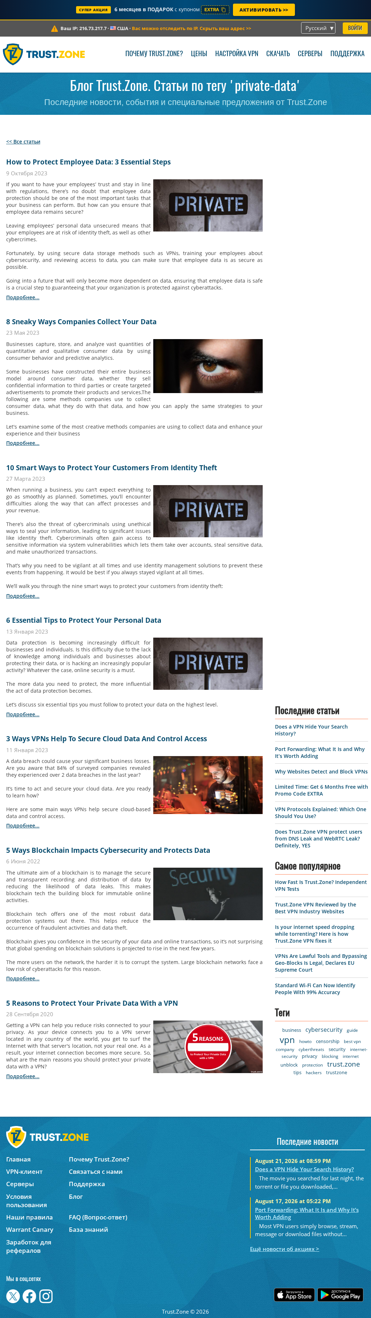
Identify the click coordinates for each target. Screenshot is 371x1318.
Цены (199, 54)
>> (191, 28)
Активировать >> (263, 10)
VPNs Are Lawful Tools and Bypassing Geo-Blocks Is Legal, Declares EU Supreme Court (321, 962)
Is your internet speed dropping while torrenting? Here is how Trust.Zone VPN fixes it (314, 933)
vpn (287, 1040)
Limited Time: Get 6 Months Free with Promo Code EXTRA (321, 790)
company (285, 1049)
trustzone (336, 1072)
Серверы (310, 54)
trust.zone (343, 1064)
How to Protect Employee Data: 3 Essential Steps (88, 162)
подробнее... (22, 297)
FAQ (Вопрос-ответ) (98, 1217)
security (337, 1049)
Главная (18, 1159)
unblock (289, 1065)
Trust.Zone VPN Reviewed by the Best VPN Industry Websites (315, 908)
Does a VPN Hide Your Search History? (304, 1169)
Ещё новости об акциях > (284, 1248)
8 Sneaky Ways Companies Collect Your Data (81, 321)
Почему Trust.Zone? (154, 54)
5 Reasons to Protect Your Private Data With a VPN (92, 1003)
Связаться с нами (96, 1171)
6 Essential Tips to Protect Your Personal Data (83, 620)
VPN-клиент (24, 1171)
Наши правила (29, 1217)
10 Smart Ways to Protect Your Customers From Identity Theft (111, 467)
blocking (330, 1056)
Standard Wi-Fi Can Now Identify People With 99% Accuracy (315, 989)
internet (351, 1056)
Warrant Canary (29, 1229)
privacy (309, 1056)
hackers (314, 1072)
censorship (327, 1041)
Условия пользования (26, 1200)
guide (352, 1030)
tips (297, 1072)
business (291, 1030)
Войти (355, 28)
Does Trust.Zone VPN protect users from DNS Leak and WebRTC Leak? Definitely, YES (318, 838)
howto (305, 1041)
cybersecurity (323, 1030)
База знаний (88, 1229)
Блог (76, 1196)
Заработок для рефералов (28, 1246)
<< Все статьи (23, 141)
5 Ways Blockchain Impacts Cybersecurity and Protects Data (108, 850)
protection (312, 1065)
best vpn (352, 1041)
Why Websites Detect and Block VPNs (321, 771)
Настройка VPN (236, 54)
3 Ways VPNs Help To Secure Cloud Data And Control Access (106, 738)
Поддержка (347, 54)
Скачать (278, 54)
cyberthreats (311, 1049)
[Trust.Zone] (44, 54)
